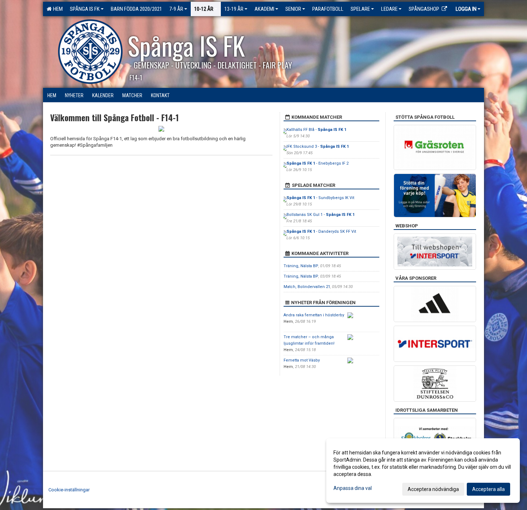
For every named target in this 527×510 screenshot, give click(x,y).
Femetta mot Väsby (302, 360)
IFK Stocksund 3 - (317, 146)
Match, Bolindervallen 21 (307, 286)
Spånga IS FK (85, 9)
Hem (57, 9)
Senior (293, 9)
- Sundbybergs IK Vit (320, 197)
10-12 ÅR (203, 9)
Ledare (389, 9)
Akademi (264, 9)
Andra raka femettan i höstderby (314, 315)
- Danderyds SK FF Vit (321, 231)
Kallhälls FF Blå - (316, 129)
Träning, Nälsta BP (301, 266)
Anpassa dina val (352, 488)
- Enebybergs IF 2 (317, 163)
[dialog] (423, 470)
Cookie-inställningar (69, 489)
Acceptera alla (488, 489)
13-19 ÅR (233, 9)
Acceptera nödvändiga (433, 489)
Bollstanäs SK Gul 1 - (320, 214)
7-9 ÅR (176, 9)
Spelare (360, 9)
